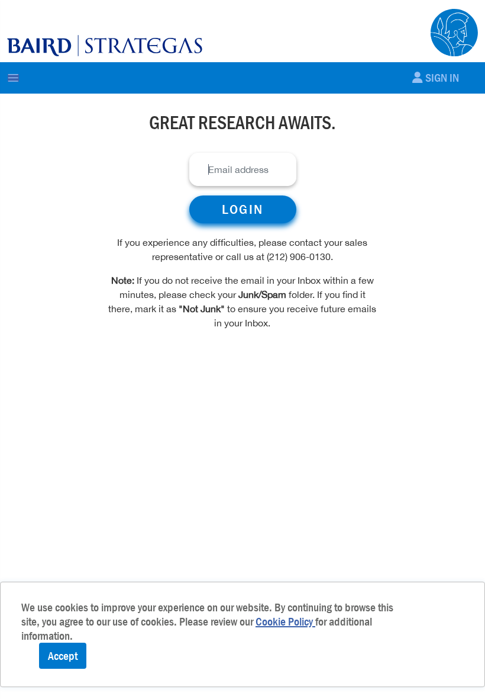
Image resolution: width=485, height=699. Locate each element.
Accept (62, 655)
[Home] (104, 45)
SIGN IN (442, 77)
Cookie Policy (285, 621)
